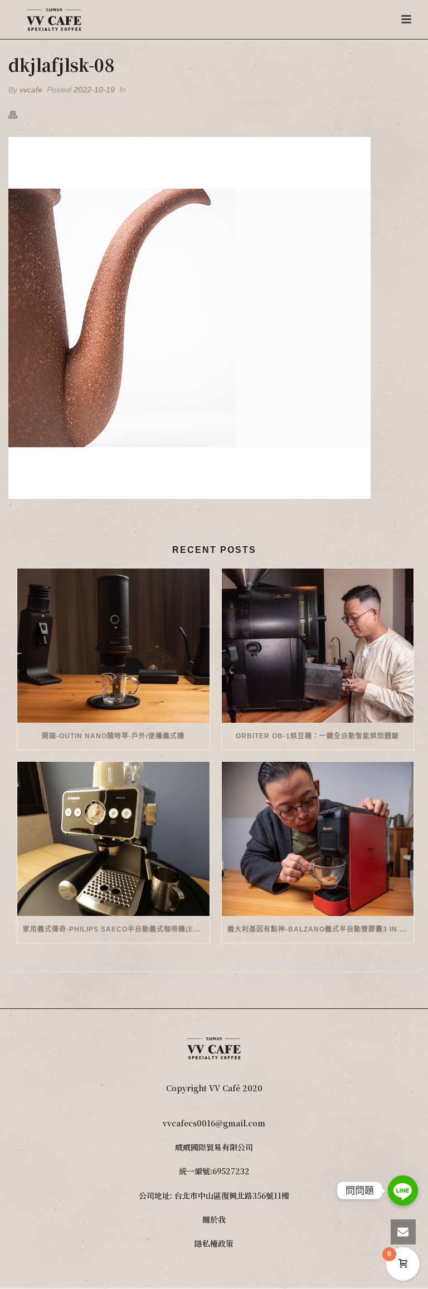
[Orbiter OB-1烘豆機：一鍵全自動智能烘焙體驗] (318, 645)
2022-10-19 (94, 89)
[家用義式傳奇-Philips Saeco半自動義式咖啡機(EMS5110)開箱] (113, 839)
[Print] (18, 113)
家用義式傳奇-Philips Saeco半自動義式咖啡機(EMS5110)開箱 (116, 929)
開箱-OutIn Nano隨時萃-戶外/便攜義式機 (113, 736)
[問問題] (403, 1190)
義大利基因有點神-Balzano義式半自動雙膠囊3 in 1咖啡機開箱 (320, 929)
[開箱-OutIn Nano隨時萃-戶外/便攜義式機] (113, 645)
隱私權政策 (214, 1243)
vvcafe (31, 89)
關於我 (214, 1219)
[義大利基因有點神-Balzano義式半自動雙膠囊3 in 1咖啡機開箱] (318, 839)
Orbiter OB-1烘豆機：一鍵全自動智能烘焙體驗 (317, 736)
